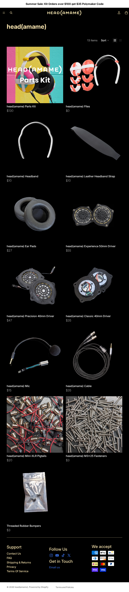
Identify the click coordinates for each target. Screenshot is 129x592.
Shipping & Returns (19, 562)
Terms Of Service (17, 571)
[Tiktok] (63, 555)
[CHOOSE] (58, 98)
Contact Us (14, 553)
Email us (54, 567)
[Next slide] (58, 75)
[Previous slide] (12, 75)
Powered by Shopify (38, 587)
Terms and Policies (65, 587)
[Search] (11, 12)
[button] (105, 40)
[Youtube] (57, 555)
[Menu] (4, 13)
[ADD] (117, 98)
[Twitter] (69, 555)
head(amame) (21, 587)
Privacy (11, 566)
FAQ (9, 558)
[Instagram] (51, 555)
